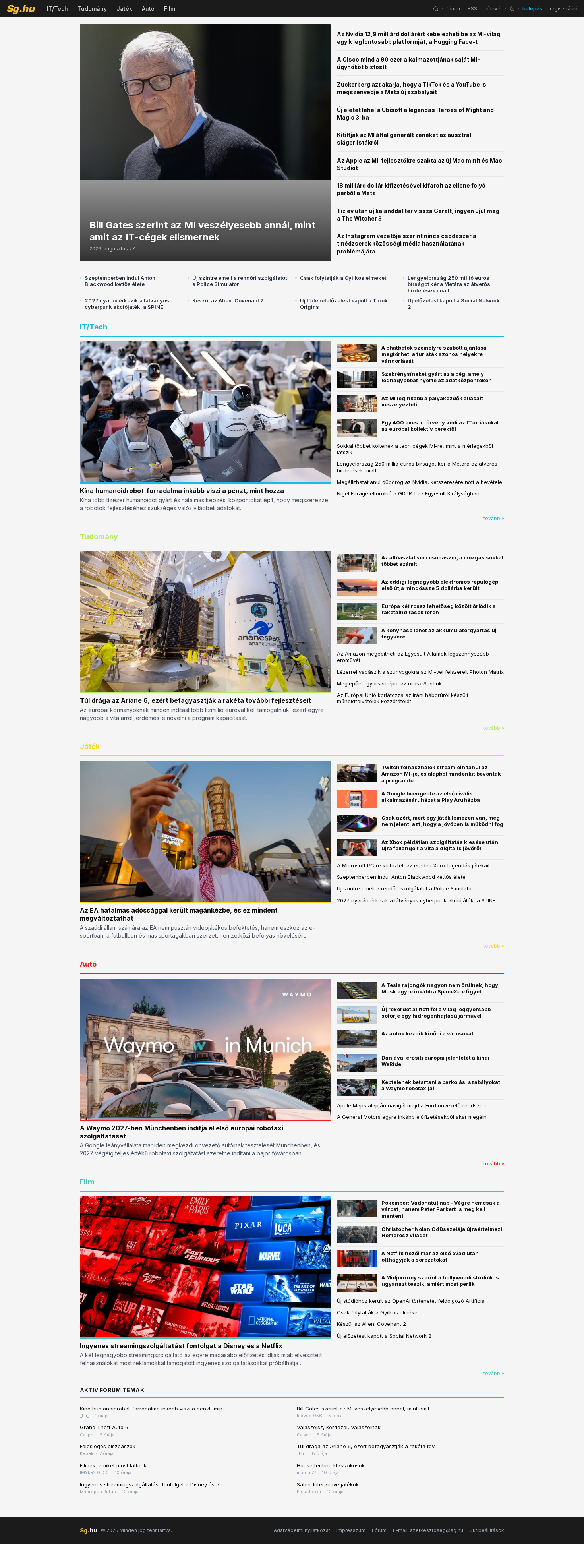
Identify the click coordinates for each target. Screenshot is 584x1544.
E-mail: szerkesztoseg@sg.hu (428, 1530)
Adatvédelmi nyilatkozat (302, 1530)
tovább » (493, 518)
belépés (532, 9)
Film (169, 8)
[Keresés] (436, 9)
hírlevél (493, 9)
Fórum (379, 1530)
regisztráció (564, 9)
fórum (453, 9)
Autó (148, 8)
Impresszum (350, 1530)
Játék (124, 8)
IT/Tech (57, 8)
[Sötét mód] (512, 9)
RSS (472, 9)
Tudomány (92, 8)
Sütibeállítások (487, 1530)
